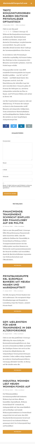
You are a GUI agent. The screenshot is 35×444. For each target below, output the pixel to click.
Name (5, 163)
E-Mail (5, 169)
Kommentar (6, 141)
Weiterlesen (17, 265)
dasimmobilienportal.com (15, 3)
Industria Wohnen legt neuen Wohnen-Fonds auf (16, 384)
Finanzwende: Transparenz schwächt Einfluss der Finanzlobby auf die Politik (16, 218)
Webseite (5, 176)
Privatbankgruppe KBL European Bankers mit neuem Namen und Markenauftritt (16, 282)
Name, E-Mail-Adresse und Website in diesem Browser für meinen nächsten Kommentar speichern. (17, 186)
